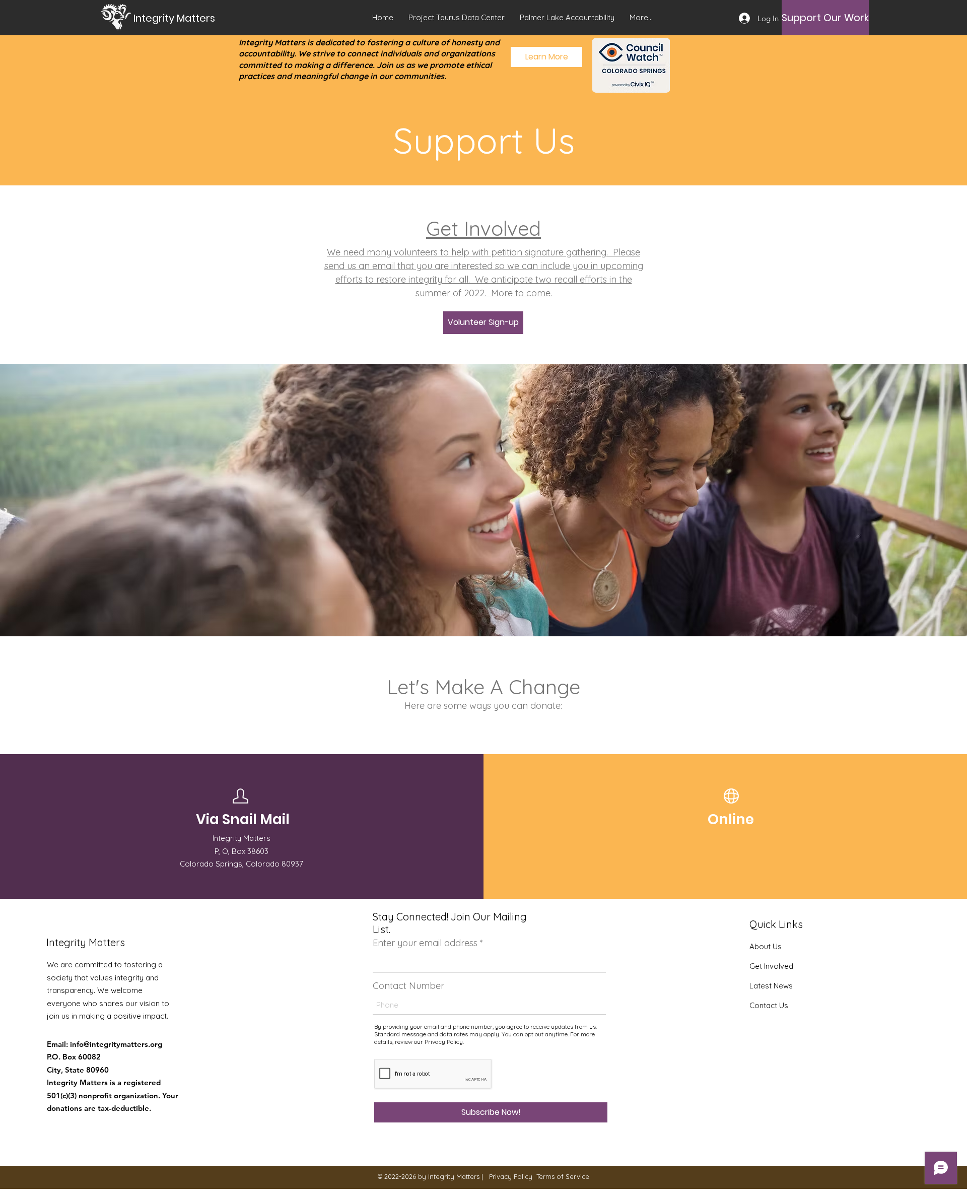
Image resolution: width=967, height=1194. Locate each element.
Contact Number (408, 985)
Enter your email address (425, 943)
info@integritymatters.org (116, 1043)
